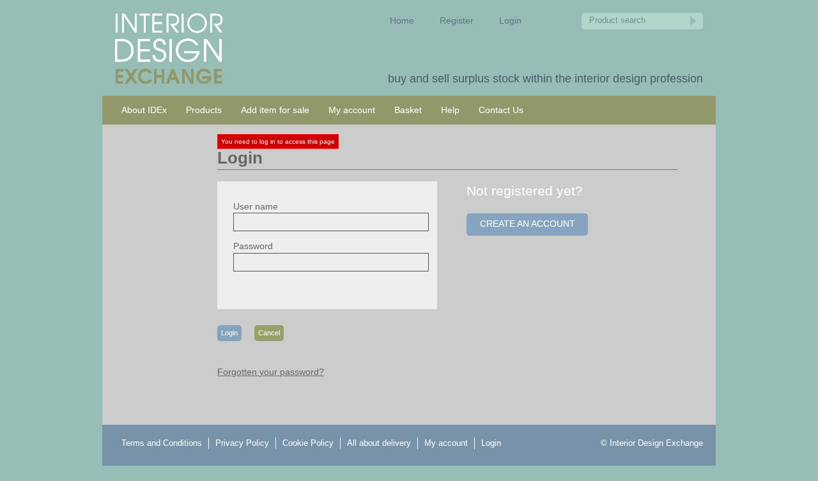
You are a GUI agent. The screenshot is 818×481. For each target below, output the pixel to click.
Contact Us (501, 110)
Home (402, 20)
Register (457, 20)
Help (450, 110)
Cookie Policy (308, 443)
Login (510, 20)
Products (204, 110)
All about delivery (379, 443)
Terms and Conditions (161, 443)
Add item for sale (275, 110)
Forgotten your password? (270, 372)
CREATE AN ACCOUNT (527, 223)
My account (351, 110)
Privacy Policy (242, 443)
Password (253, 246)
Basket (408, 110)
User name (255, 206)
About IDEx (144, 110)
